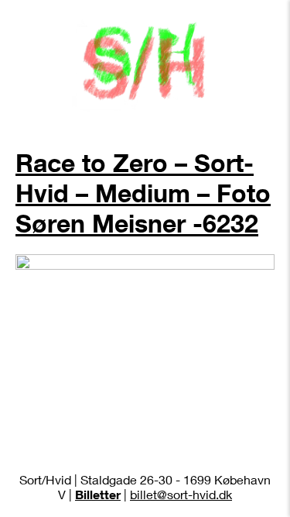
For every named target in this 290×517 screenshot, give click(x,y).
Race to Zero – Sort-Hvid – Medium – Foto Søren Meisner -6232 (143, 192)
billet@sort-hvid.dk (181, 494)
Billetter (98, 494)
